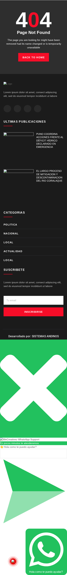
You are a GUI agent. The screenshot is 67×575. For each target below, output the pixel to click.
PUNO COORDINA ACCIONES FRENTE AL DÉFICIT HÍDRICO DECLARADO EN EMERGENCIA (49, 140)
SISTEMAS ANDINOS (45, 336)
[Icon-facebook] (7, 108)
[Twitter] (17, 108)
